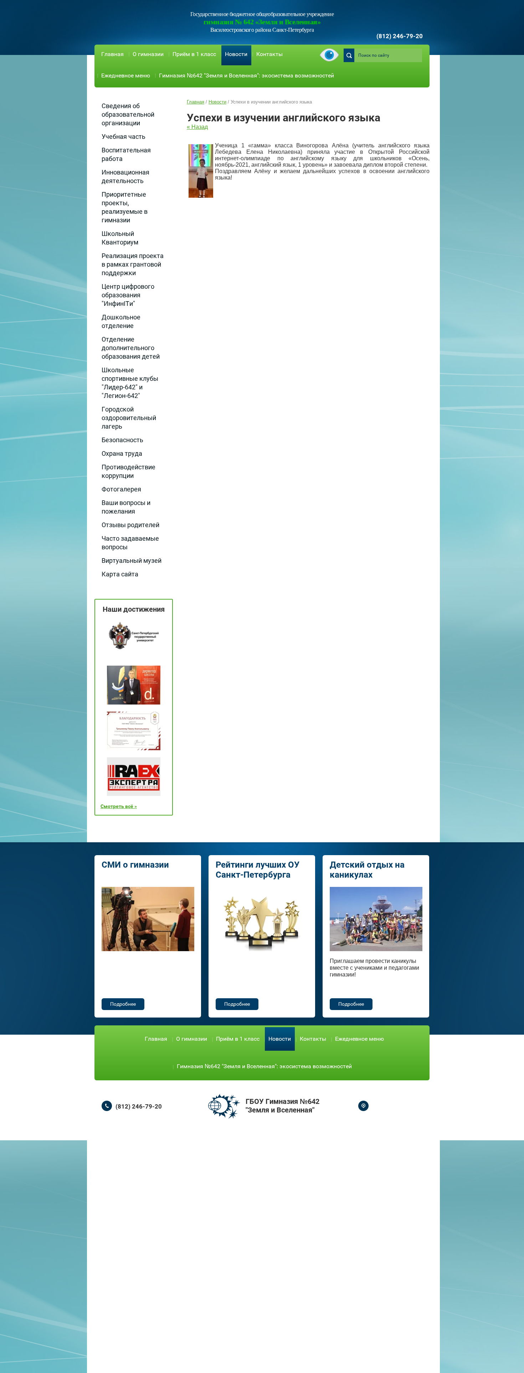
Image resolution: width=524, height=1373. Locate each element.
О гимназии (148, 54)
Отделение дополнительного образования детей (131, 347)
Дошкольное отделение (121, 321)
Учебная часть (123, 136)
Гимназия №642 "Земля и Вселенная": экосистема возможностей (246, 75)
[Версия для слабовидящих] (329, 55)
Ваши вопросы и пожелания (126, 507)
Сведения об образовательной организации (128, 114)
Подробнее (123, 1004)
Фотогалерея (121, 489)
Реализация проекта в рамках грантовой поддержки (133, 264)
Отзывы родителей (130, 525)
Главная (112, 54)
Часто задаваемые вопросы (130, 543)
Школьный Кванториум (120, 238)
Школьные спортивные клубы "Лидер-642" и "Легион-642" (130, 382)
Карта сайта (120, 574)
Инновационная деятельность (125, 176)
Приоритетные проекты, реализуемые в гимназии (125, 207)
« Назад (197, 127)
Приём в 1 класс (194, 54)
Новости (236, 54)
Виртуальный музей (131, 560)
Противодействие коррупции (128, 471)
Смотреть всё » (119, 806)
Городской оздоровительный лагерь (129, 417)
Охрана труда (122, 453)
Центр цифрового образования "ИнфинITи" (128, 295)
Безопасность (122, 440)
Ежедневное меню (125, 75)
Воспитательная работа (126, 154)
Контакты (269, 54)
